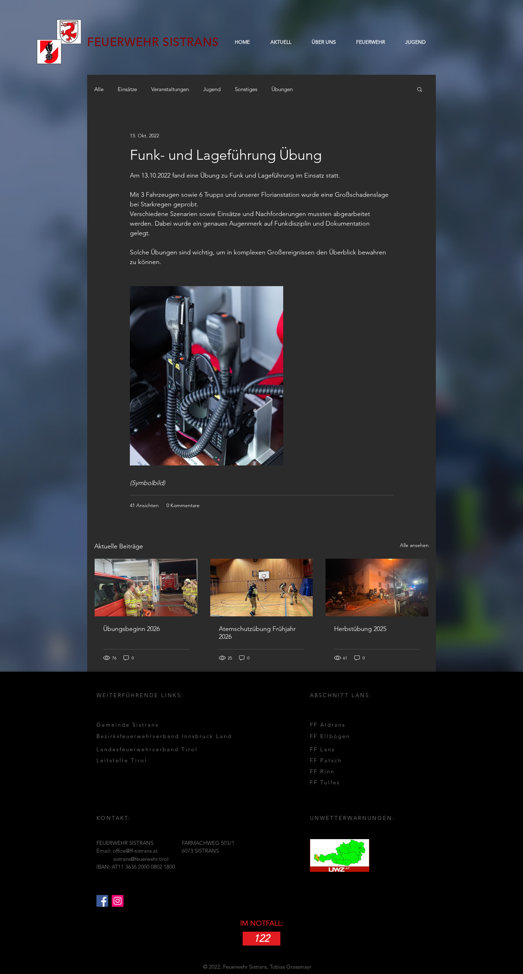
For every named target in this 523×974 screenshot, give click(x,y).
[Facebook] (102, 901)
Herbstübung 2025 (360, 629)
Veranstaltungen (170, 89)
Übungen (282, 89)
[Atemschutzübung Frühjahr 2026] (261, 587)
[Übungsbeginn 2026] (146, 587)
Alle (99, 89)
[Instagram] (117, 901)
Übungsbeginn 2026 (131, 629)
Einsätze (127, 89)
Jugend (212, 89)
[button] (323, 42)
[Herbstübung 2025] (377, 587)
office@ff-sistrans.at (135, 850)
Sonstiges (246, 89)
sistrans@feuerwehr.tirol (141, 858)
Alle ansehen (414, 545)
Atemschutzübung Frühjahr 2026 (257, 633)
